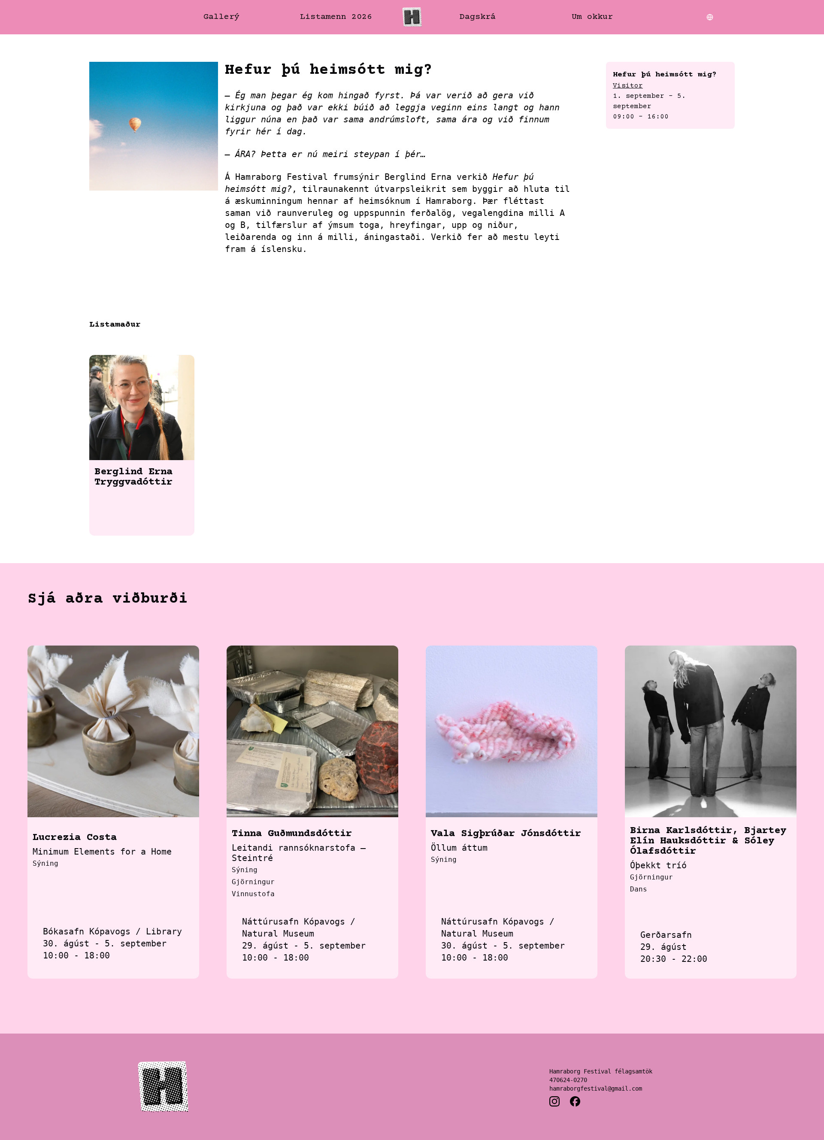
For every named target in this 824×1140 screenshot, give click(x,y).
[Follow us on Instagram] (554, 1101)
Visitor (628, 86)
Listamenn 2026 (336, 17)
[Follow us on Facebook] (575, 1101)
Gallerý (221, 17)
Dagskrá (478, 17)
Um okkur (592, 17)
